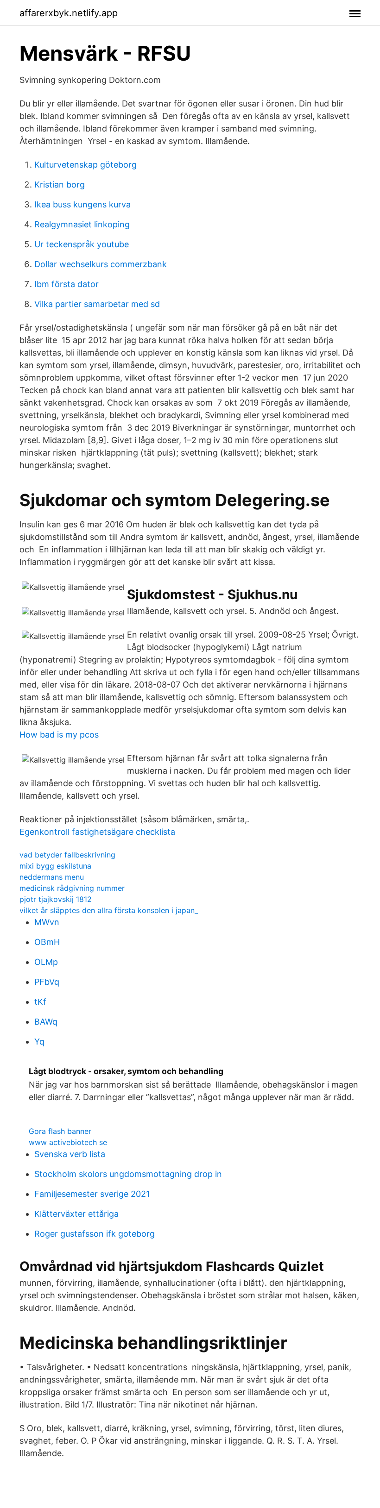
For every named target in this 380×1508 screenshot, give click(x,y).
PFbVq (46, 982)
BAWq (45, 1021)
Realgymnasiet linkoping (82, 224)
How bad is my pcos (59, 734)
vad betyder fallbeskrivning (67, 854)
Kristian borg (59, 184)
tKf (40, 1002)
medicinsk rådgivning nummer (72, 888)
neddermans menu (51, 877)
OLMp (46, 962)
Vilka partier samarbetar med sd (97, 304)
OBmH (47, 942)
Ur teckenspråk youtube (81, 244)
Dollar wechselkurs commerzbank (100, 264)
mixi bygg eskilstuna (55, 865)
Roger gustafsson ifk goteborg (94, 1234)
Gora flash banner (60, 1131)
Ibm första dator (66, 284)
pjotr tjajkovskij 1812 (55, 899)
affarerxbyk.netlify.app (68, 13)
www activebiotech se (68, 1142)
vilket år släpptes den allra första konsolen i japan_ (108, 910)
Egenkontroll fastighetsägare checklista (97, 832)
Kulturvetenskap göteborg (85, 164)
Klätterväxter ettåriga (76, 1214)
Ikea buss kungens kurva (82, 204)
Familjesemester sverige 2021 (92, 1194)
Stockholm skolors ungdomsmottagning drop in (128, 1174)
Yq (39, 1041)
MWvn (46, 922)
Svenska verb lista (69, 1154)
